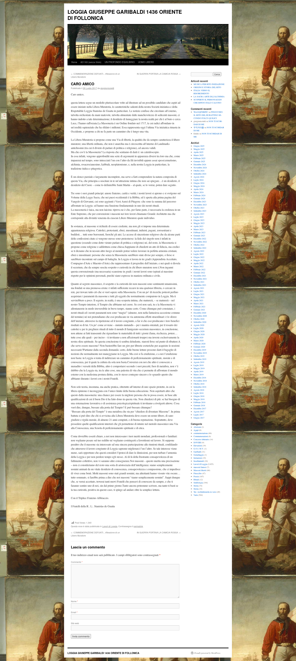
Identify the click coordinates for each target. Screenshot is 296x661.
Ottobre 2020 (199, 318)
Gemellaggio (199, 454)
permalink (138, 526)
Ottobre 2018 (199, 383)
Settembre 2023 (200, 210)
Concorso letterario (201, 439)
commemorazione (201, 433)
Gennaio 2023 (199, 235)
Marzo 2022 (199, 266)
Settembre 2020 (200, 322)
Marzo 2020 (199, 340)
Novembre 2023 (200, 204)
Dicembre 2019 (200, 349)
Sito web (75, 623)
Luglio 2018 (199, 393)
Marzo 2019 (199, 374)
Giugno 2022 (199, 257)
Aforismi (197, 427)
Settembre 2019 (200, 359)
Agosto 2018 (199, 390)
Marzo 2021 (199, 303)
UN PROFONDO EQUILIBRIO (120, 62)
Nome (74, 601)
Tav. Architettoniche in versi (205, 491)
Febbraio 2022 (199, 269)
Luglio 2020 (199, 328)
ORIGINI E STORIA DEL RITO (207, 87)
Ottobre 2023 (199, 207)
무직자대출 (199, 127)
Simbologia (198, 482)
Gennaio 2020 (199, 346)
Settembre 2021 (200, 284)
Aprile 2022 (198, 263)
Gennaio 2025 (199, 161)
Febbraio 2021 (199, 306)
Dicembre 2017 (200, 408)
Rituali (196, 479)
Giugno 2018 (199, 396)
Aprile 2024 (198, 189)
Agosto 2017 (199, 411)
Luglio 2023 (199, 217)
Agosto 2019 (199, 362)
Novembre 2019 (200, 352)
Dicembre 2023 (200, 201)
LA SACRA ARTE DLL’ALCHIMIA (209, 96)
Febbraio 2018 (199, 402)
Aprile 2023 (198, 226)
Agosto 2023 (199, 213)
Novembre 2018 (200, 380)
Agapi (196, 430)
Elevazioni (198, 445)
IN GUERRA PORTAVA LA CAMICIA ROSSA (159, 73)
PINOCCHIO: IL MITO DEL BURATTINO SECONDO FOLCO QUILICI (208, 115)
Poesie (196, 476)
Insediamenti (199, 461)
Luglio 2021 (199, 291)
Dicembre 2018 (200, 377)
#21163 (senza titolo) (91, 62)
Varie (196, 495)
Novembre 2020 (200, 315)
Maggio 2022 (199, 260)
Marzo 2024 (199, 192)
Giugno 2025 (199, 145)
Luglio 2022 (199, 254)
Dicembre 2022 (200, 238)
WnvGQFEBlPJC (201, 112)
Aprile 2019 (198, 371)
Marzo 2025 (199, 155)
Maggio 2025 (199, 149)
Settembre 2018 (200, 386)
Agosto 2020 (199, 325)
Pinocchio (198, 473)
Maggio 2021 (199, 297)
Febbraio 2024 (199, 195)
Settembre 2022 (200, 247)
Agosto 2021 (199, 288)
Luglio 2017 (199, 414)
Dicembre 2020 (200, 312)
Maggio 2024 (199, 186)
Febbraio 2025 (199, 158)
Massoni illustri (200, 470)
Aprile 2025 (198, 152)
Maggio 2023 (199, 223)
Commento (77, 561)
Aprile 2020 (198, 337)
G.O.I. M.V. (199, 448)
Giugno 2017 (199, 417)
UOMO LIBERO (146, 62)
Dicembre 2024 (200, 164)
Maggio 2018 (199, 399)
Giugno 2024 (199, 183)
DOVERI (197, 442)
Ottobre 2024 (199, 170)
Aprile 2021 (198, 300)
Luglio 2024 (199, 179)
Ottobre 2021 (199, 281)
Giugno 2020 (199, 331)
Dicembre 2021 (200, 275)
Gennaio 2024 (199, 198)
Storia (196, 485)
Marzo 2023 (199, 229)
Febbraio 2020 (199, 343)
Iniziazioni (198, 457)
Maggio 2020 (199, 334)
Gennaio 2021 (199, 309)
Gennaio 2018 (199, 405)
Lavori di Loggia (109, 526)
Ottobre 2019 (199, 356)
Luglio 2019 (199, 365)
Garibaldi (197, 451)
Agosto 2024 (199, 176)
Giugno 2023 (199, 220)
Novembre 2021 (200, 278)
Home (74, 62)
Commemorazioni (201, 436)
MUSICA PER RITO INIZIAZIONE (209, 84)
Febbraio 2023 (199, 232)
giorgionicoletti (107, 88)
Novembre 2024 (200, 167)
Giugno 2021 (199, 294)
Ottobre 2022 (199, 244)
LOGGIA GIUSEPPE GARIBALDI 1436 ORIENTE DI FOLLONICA (124, 14)
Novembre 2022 (200, 241)
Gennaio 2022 (199, 272)
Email (74, 612)
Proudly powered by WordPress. (207, 653)
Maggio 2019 (199, 368)
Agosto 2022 (199, 251)
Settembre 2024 (200, 173)
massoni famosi (200, 467)
